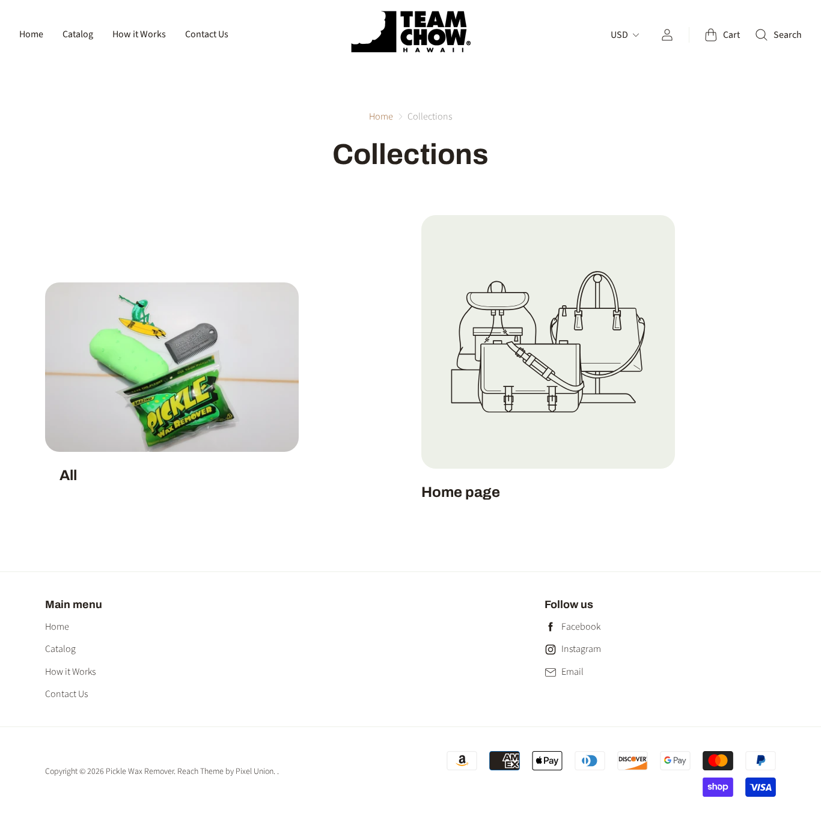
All (68, 475)
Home (31, 34)
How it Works (139, 34)
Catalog (78, 34)
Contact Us (206, 34)
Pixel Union (254, 772)
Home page (460, 492)
